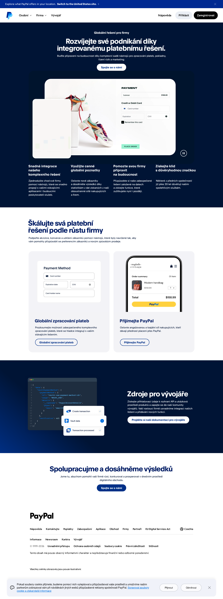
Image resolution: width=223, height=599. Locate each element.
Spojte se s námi (111, 67)
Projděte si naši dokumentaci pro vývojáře (158, 419)
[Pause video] (183, 153)
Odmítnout (191, 587)
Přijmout (169, 587)
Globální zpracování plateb (56, 342)
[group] (69, 301)
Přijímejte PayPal (134, 342)
